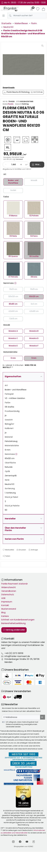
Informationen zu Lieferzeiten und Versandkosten (23, 831)
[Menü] (3, 15)
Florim (10, 104)
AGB (3, 598)
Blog (3, 612)
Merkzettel (9, 549)
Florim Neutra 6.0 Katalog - (25, 92)
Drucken (22, 549)
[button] (15, 283)
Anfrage (34, 549)
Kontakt (5, 605)
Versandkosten (8, 591)
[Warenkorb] (43, 9)
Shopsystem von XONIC (23, 846)
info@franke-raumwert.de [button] (17, 656)
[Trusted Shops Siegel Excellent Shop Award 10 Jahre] (23, 796)
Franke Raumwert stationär (14, 583)
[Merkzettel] (38, 9)
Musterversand (8, 608)
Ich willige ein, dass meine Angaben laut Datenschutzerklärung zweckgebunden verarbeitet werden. (22, 724)
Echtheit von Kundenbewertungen (17, 619)
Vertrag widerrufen (15, 629)
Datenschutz (7, 594)
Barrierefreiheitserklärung (13, 623)
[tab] (3, 564)
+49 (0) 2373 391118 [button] (14, 653)
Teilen (7, 556)
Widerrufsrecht (8, 587)
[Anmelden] (31, 9)
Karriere (5, 616)
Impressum (6, 601)
